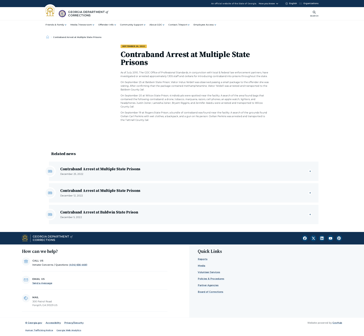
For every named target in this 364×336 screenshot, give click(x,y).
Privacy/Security (74, 323)
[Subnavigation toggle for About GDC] (165, 24)
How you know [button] (267, 3)
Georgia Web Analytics (68, 330)
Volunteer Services (209, 272)
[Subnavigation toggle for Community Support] (146, 24)
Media (201, 265)
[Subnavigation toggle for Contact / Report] (190, 24)
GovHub (337, 323)
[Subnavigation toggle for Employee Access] (217, 24)
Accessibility (53, 323)
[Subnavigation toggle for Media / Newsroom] (95, 24)
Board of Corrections (210, 292)
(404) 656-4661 (78, 265)
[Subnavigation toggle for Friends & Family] (67, 24)
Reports (202, 259)
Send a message (42, 283)
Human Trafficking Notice (39, 330)
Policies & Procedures (211, 278)
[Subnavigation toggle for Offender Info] (117, 24)
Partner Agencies (208, 285)
